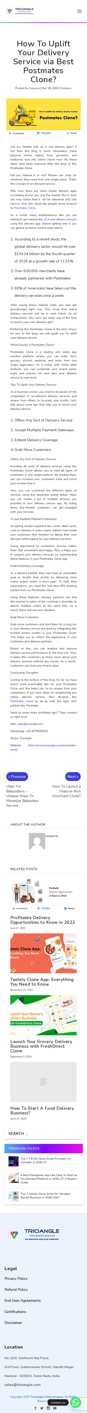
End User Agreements (22, 1300)
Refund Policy (16, 1289)
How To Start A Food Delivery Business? (42, 1110)
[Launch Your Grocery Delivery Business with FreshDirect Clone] (43, 1015)
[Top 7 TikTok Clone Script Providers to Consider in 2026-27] (13, 1161)
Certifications (15, 1311)
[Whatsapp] (75, 1402)
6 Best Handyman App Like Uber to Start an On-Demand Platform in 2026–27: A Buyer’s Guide (49, 1178)
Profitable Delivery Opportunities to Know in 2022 (42, 920)
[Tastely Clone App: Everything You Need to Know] (43, 953)
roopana (34, 88)
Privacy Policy (16, 1278)
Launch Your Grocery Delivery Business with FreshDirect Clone (41, 1046)
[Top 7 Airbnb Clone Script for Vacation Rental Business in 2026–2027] (13, 1197)
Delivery (66, 88)
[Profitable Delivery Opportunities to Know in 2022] (43, 894)
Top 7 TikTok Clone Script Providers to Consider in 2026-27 (45, 1160)
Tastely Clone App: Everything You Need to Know (42, 982)
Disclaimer (13, 1322)
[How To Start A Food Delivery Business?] (43, 1082)
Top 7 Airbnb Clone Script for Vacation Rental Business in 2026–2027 (45, 1195)
